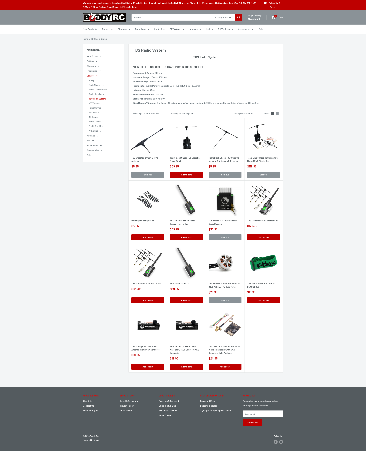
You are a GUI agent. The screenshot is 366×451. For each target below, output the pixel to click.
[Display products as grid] (272, 113)
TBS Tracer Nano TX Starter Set (146, 283)
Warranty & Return (168, 410)
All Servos (93, 117)
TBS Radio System (99, 39)
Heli (208, 29)
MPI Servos (94, 112)
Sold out (148, 174)
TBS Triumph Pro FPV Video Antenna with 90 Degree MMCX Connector (184, 349)
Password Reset (208, 401)
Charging (122, 29)
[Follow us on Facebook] (276, 442)
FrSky (91, 80)
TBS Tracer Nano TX (179, 283)
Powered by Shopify (92, 440)
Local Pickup (165, 414)
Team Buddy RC (91, 410)
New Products (90, 29)
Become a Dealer (208, 405)
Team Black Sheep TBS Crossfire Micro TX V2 (185, 159)
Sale (261, 29)
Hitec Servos (95, 108)
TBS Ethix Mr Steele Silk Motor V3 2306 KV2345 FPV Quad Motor (224, 285)
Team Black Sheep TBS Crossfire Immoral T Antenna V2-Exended (224, 159)
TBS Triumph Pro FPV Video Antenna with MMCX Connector (145, 348)
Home (85, 39)
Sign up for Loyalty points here (215, 410)
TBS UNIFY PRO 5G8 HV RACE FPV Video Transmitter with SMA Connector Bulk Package (224, 349)
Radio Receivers (96, 94)
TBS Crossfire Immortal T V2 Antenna (144, 159)
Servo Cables (95, 121)
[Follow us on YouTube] (281, 442)
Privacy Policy (127, 405)
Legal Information (129, 401)
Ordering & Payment (169, 401)
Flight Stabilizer (96, 126)
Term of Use (126, 410)
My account (254, 18)
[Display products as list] (277, 113)
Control (158, 29)
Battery (106, 29)
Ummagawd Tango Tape (142, 220)
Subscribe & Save (274, 5)
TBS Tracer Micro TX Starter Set (262, 220)
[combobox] (171, 17)
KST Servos (94, 103)
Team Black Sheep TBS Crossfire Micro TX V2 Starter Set (262, 159)
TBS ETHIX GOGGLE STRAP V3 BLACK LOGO (261, 285)
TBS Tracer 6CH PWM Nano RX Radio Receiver (223, 222)
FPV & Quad (175, 29)
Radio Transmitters (98, 89)
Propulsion (140, 29)
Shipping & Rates (167, 405)
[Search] (238, 17)
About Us (87, 401)
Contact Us (88, 405)
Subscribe (252, 422)
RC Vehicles (224, 29)
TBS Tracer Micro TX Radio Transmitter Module (182, 222)
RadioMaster (95, 85)
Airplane (193, 29)
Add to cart (186, 174)
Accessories (244, 29)
